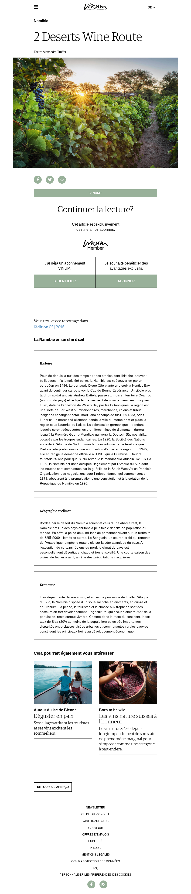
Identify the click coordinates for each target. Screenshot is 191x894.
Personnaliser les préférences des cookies (95, 874)
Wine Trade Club (96, 821)
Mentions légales (96, 854)
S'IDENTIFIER (65, 281)
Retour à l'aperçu (53, 787)
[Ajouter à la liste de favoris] (62, 180)
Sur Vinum (95, 827)
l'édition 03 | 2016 (49, 327)
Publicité (95, 841)
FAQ (95, 868)
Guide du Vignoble (95, 814)
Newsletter (95, 807)
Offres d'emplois (95, 834)
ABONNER (126, 281)
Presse (95, 847)
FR (150, 7)
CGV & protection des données (95, 861)
